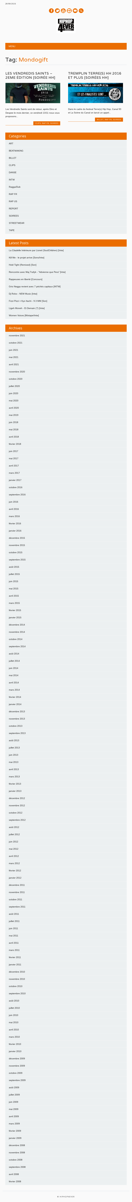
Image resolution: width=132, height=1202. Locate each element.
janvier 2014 (15, 704)
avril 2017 (14, 465)
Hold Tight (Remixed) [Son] (22, 265)
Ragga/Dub (14, 187)
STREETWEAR (16, 223)
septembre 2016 (17, 494)
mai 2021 (13, 357)
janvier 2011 (15, 964)
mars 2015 (14, 603)
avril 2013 (14, 769)
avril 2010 (14, 1029)
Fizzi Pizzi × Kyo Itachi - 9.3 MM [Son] (28, 301)
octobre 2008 (15, 1159)
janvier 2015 (15, 617)
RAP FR (45, 123)
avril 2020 (14, 408)
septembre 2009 (17, 1080)
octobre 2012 (15, 812)
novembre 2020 (17, 371)
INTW (12, 179)
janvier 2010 (15, 1051)
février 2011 (15, 957)
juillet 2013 (14, 747)
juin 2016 (13, 501)
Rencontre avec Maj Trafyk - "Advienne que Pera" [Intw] (37, 272)
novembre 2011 (17, 892)
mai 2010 (13, 1022)
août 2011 (14, 914)
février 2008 (15, 1181)
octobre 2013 (15, 726)
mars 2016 (14, 516)
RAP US (13, 201)
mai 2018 (13, 429)
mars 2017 (14, 473)
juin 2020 (13, 393)
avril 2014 (14, 682)
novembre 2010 (17, 979)
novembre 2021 (17, 335)
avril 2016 (14, 509)
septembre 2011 (17, 906)
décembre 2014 (17, 624)
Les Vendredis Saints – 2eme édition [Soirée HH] (30, 75)
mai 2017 (13, 458)
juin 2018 (13, 422)
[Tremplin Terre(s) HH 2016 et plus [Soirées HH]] (95, 102)
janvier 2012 (15, 877)
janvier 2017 (15, 480)
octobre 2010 (15, 986)
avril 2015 (14, 595)
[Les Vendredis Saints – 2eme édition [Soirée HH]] (32, 102)
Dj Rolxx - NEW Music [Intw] (23, 293)
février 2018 (15, 444)
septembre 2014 (17, 646)
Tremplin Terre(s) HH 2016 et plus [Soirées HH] (94, 75)
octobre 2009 (15, 1073)
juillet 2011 (14, 921)
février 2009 (15, 1131)
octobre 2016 (15, 487)
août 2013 (14, 740)
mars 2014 (14, 689)
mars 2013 (14, 776)
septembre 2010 (17, 993)
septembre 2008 (17, 1167)
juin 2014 (13, 668)
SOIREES (54, 123)
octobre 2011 (15, 899)
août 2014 (14, 653)
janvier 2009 (15, 1138)
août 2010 (14, 1000)
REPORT (13, 208)
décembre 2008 (17, 1145)
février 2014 (15, 697)
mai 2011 (13, 935)
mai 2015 (13, 588)
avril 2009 (14, 1116)
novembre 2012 (17, 805)
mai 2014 (13, 675)
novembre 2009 (17, 1065)
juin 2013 (13, 755)
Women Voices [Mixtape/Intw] (24, 315)
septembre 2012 (17, 820)
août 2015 (14, 567)
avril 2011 (14, 943)
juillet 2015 (14, 574)
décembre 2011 (17, 885)
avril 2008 (14, 1174)
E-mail (75, 11)
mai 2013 (13, 762)
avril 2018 (14, 436)
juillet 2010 (14, 1008)
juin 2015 (13, 581)
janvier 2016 (15, 530)
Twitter (57, 10)
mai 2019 (13, 415)
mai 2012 (13, 849)
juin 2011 (13, 928)
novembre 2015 (17, 545)
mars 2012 (14, 863)
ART (11, 143)
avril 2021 (14, 364)
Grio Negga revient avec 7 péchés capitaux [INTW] (35, 286)
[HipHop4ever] (66, 32)
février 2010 (15, 1044)
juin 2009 (13, 1102)
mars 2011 (14, 950)
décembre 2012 (17, 798)
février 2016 (15, 523)
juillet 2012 (14, 834)
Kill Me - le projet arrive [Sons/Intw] (26, 257)
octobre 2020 (15, 379)
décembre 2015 (17, 538)
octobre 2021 (15, 342)
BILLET (100, 119)
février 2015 (15, 610)
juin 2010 (13, 1015)
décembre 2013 (17, 711)
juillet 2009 (14, 1094)
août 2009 (14, 1087)
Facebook (51, 10)
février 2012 (15, 870)
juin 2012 (13, 841)
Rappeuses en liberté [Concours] (25, 279)
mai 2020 (13, 400)
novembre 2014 (17, 632)
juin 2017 (13, 451)
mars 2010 (14, 1037)
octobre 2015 (15, 552)
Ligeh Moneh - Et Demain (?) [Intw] (27, 308)
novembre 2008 (17, 1152)
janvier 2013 (15, 791)
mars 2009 (14, 1123)
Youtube (63, 10)
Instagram (69, 10)
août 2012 (14, 827)
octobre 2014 (15, 639)
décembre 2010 (17, 971)
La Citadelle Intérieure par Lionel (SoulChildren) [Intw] (36, 250)
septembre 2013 (17, 733)
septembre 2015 (17, 559)
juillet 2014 (14, 661)
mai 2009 (13, 1109)
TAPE (11, 230)
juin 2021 (13, 350)
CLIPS (38, 123)
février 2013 (15, 783)
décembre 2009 (17, 1058)
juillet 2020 (14, 386)
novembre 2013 (17, 718)
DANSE (12, 172)
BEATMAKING (16, 150)
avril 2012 (14, 856)
